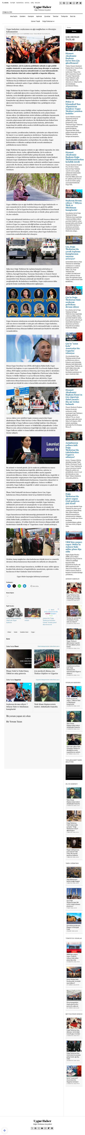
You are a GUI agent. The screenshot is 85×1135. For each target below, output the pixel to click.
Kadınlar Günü (24, 632)
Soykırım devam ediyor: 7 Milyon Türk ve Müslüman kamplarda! (17, 706)
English (37, 3)
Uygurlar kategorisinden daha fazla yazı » (48, 679)
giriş (32, 3)
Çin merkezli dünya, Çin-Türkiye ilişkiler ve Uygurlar (46, 672)
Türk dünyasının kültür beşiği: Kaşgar (73, 880)
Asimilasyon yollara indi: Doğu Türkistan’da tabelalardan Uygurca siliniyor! (74, 669)
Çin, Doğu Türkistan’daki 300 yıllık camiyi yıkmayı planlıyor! (73, 903)
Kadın (15, 632)
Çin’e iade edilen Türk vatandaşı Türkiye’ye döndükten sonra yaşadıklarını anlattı (73, 749)
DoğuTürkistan (47, 21)
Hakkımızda (20, 3)
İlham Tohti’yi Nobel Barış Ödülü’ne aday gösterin (17, 672)
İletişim (12, 3)
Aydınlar (39, 16)
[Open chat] (4, 1130)
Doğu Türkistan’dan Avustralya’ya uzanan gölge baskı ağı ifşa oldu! (74, 1056)
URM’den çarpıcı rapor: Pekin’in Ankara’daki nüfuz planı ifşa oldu (72, 957)
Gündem (22, 16)
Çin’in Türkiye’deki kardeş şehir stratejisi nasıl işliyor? (73, 981)
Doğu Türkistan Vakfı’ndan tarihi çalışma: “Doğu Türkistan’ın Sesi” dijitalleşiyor (72, 826)
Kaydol (27, 3)
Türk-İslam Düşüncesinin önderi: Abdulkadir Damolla (46, 705)
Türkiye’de (64, 16)
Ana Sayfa (13, 16)
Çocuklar (47, 16)
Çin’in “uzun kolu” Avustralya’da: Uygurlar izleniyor (72, 1080)
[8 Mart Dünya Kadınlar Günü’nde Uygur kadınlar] (14, 612)
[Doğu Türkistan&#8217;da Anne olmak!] (33, 612)
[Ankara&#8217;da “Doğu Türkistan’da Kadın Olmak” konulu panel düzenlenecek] (51, 612)
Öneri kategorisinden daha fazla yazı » (49, 646)
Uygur (33, 632)
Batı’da (72, 16)
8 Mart (9, 632)
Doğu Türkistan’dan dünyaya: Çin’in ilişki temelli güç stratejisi (73, 597)
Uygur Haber (42, 7)
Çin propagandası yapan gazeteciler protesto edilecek (72, 1004)
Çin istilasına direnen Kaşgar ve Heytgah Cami (73, 927)
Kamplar (31, 16)
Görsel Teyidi (35, 21)
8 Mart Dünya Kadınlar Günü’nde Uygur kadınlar (13, 620)
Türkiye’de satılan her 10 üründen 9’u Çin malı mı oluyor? (74, 620)
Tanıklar (55, 16)
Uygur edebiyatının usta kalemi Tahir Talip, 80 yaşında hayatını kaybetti (73, 852)
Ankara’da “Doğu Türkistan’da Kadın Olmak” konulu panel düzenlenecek (50, 621)
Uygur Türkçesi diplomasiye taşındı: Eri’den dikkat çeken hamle (73, 644)
